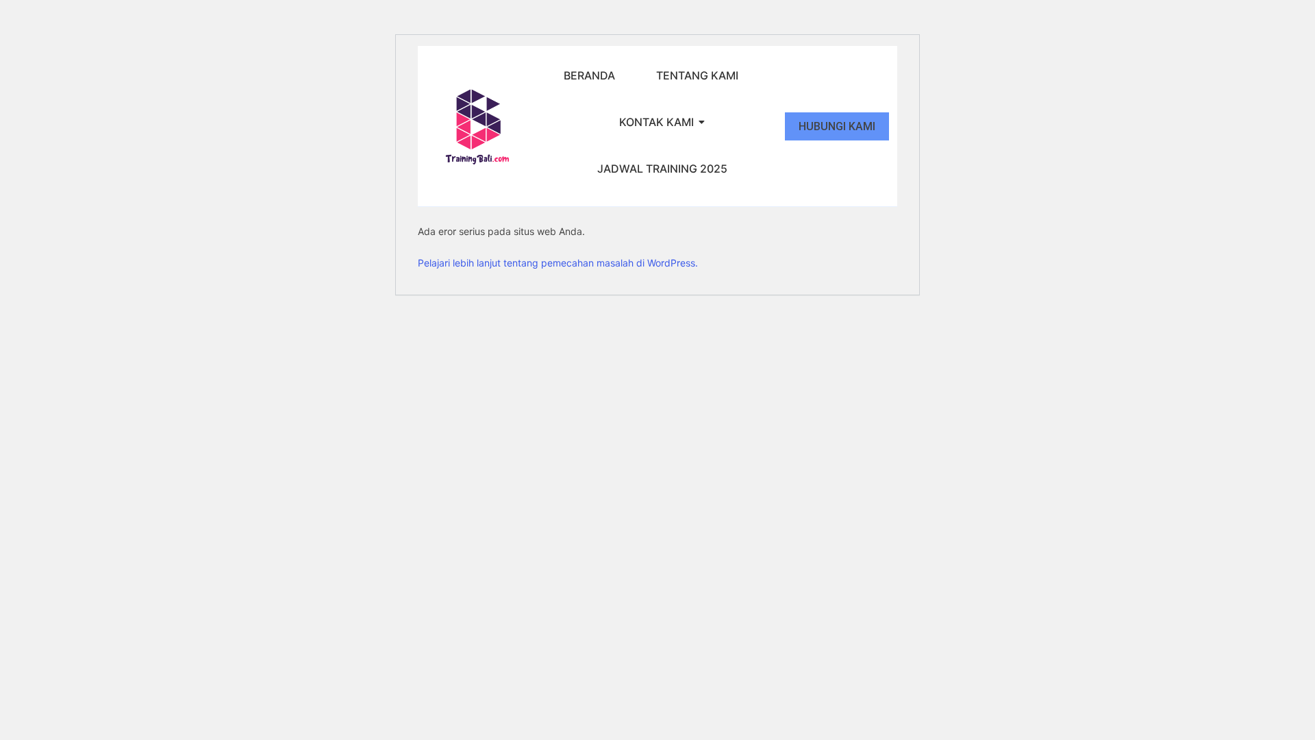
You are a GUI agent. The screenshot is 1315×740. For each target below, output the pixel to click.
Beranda (589, 75)
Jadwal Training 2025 (662, 168)
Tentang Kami (697, 75)
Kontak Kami (656, 122)
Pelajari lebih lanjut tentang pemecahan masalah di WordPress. (558, 263)
